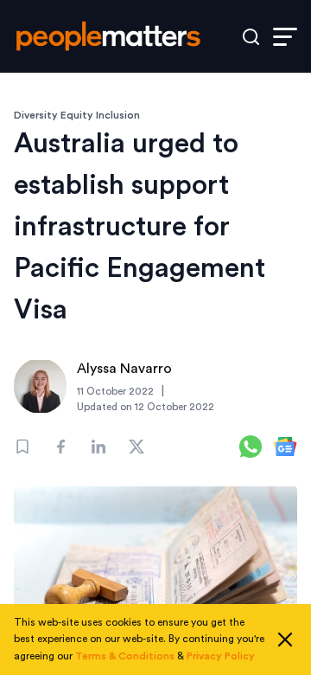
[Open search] (251, 37)
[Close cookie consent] (285, 639)
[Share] (60, 446)
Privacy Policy (221, 656)
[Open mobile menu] (285, 37)
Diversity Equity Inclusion (77, 115)
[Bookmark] (22, 446)
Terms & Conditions (125, 656)
